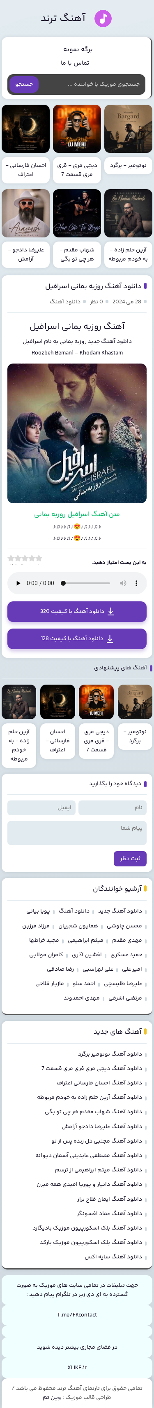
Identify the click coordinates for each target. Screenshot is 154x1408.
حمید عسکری (126, 955)
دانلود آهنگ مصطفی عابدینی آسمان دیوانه (88, 1155)
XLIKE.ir (77, 1368)
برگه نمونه (78, 50)
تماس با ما (75, 63)
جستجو (24, 84)
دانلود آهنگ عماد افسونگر (109, 1213)
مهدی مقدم (127, 940)
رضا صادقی (60, 969)
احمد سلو (84, 983)
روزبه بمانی (73, 341)
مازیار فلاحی (49, 983)
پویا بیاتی (38, 911)
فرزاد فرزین (36, 926)
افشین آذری (87, 955)
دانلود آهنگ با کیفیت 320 (72, 611)
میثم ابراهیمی (85, 940)
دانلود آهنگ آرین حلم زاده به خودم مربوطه (89, 1097)
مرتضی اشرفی (125, 998)
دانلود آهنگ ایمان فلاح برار (109, 1199)
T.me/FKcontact (77, 1315)
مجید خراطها (44, 940)
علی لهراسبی (98, 969)
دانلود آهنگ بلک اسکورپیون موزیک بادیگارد (87, 1228)
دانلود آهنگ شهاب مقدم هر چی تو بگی (93, 1112)
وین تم (52, 1397)
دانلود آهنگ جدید (110, 341)
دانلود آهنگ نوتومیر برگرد (110, 1054)
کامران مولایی (46, 955)
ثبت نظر (130, 859)
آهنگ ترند (63, 19)
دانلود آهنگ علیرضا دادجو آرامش (102, 1126)
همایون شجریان (78, 926)
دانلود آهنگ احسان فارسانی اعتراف (99, 1083)
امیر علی (132, 969)
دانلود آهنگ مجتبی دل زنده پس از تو (96, 1141)
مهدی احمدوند (82, 998)
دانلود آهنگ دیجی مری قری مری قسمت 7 (91, 1068)
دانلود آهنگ (65, 302)
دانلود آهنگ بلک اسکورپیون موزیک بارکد (91, 1242)
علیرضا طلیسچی (123, 983)
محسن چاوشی (124, 926)
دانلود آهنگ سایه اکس (113, 1257)
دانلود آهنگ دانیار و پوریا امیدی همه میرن (89, 1184)
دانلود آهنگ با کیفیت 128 (72, 638)
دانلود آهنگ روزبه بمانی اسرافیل (93, 286)
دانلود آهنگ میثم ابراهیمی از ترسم (98, 1170)
